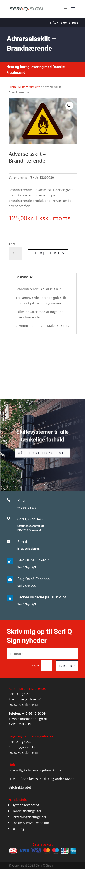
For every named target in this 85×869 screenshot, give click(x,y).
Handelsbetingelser (26, 811)
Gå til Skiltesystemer (42, 452)
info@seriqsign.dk (28, 548)
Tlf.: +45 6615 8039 (64, 22)
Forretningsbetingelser (29, 817)
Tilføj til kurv (48, 253)
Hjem (12, 87)
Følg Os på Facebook (34, 579)
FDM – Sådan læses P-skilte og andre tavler (41, 779)
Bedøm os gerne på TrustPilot (41, 597)
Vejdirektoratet (20, 787)
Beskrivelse (24, 277)
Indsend (67, 666)
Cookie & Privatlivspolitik (30, 823)
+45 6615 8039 (26, 507)
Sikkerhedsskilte (29, 87)
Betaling (18, 829)
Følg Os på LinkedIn (33, 560)
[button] (69, 106)
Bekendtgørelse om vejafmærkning (35, 770)
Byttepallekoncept (25, 805)
